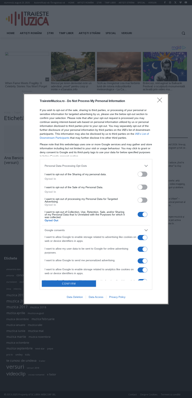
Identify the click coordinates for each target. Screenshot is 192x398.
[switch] (142, 174)
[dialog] (96, 199)
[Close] (160, 101)
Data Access (96, 296)
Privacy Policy (117, 296)
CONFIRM (69, 283)
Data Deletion (75, 296)
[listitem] (96, 166)
